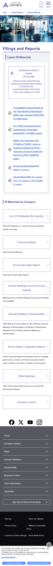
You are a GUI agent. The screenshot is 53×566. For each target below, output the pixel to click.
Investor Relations (17, 12)
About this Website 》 (9, 557)
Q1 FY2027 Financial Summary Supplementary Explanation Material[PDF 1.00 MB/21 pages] (27, 129)
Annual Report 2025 (28, 180)
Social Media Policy (36, 535)
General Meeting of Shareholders (27, 314)
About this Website (36, 518)
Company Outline (26, 402)
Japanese (9, 491)
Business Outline (12, 475)
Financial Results (26, 242)
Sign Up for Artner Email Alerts (26, 501)
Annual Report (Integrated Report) (26, 346)
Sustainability (10, 467)
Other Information (12, 483)
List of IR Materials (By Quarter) (26, 216)
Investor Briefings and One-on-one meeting (26, 288)
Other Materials (26, 376)
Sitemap (8, 518)
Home (5, 12)
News (7, 451)
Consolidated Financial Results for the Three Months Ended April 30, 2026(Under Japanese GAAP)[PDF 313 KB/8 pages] (28, 113)
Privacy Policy (10, 525)
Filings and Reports (33, 12)
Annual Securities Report (26, 167)
